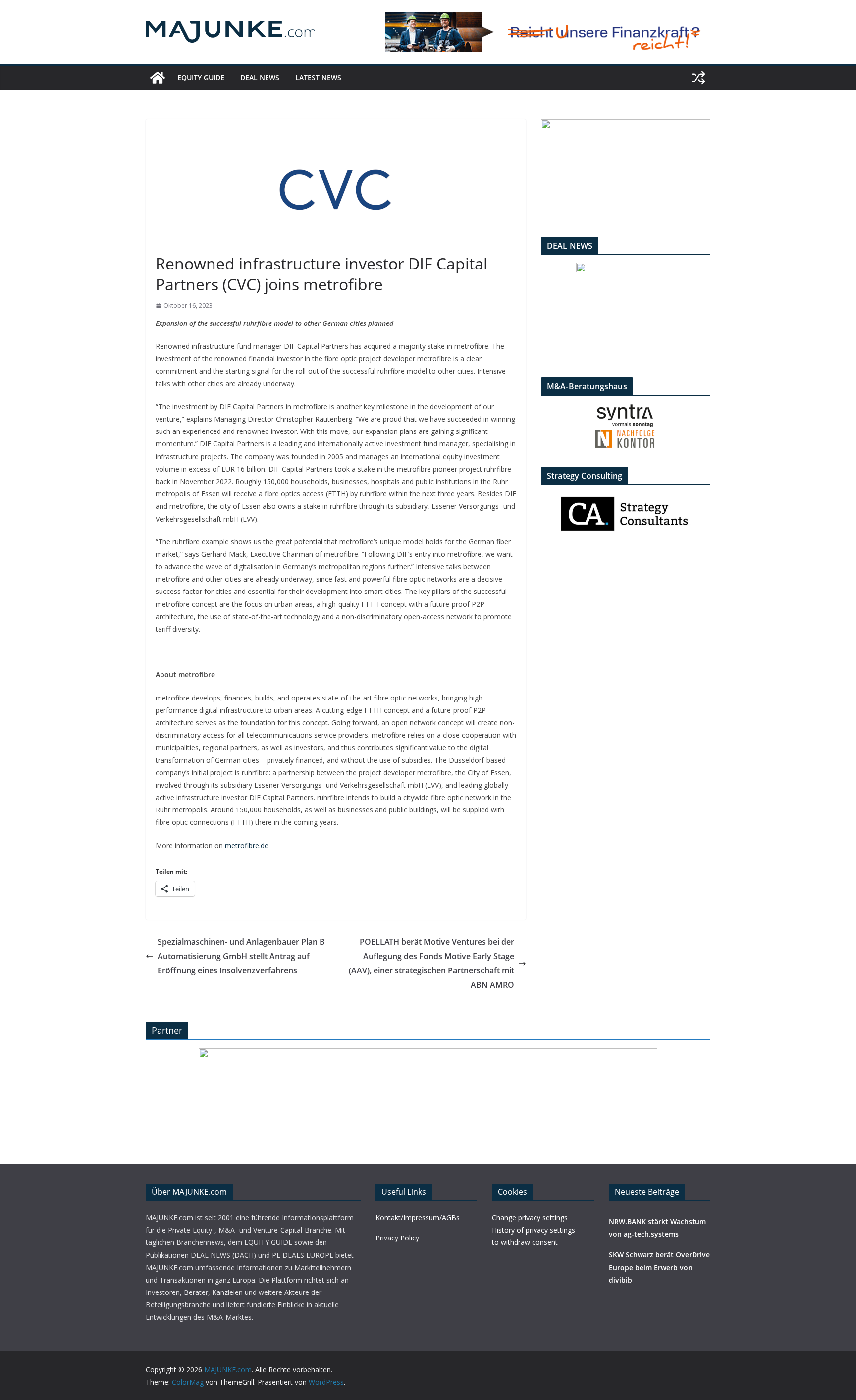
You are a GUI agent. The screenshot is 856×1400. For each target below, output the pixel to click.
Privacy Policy (397, 1237)
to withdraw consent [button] (525, 1242)
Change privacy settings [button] (530, 1217)
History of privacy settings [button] (533, 1230)
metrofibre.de (246, 845)
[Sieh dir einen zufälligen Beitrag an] (698, 78)
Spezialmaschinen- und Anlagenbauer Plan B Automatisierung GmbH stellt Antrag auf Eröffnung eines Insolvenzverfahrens (241, 956)
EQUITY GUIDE (200, 77)
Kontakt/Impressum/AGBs (417, 1217)
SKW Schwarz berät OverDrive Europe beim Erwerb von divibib (659, 1267)
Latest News (318, 77)
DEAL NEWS (259, 77)
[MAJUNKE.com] (157, 78)
